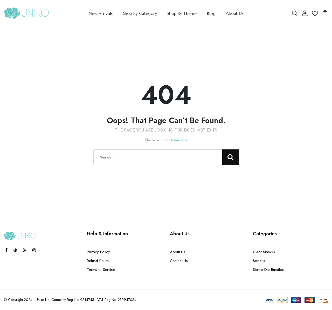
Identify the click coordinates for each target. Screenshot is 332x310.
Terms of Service (101, 269)
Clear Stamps (264, 252)
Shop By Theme (182, 13)
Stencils (259, 261)
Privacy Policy (98, 252)
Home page (178, 140)
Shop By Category (140, 13)
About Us (234, 13)
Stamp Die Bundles (268, 269)
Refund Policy (98, 261)
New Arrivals (101, 13)
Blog (211, 13)
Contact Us (179, 261)
